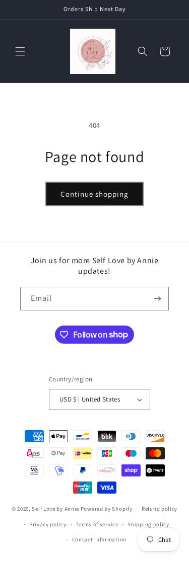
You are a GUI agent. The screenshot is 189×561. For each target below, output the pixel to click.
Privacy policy (48, 524)
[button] (20, 51)
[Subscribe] (157, 298)
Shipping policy (148, 524)
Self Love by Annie (55, 508)
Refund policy (159, 508)
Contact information (99, 539)
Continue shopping (94, 194)
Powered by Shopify (107, 508)
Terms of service (97, 524)
